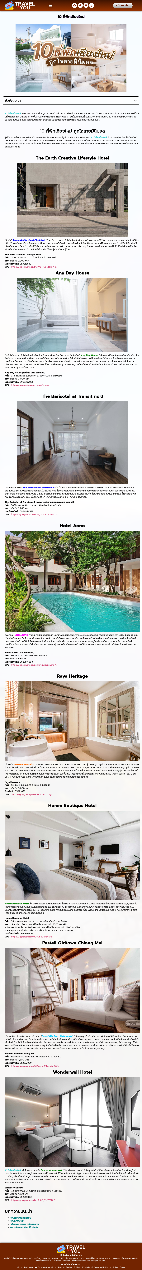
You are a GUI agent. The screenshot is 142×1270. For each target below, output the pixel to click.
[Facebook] (74, 5)
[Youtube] (85, 5)
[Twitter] (80, 5)
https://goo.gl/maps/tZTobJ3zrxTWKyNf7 (33, 794)
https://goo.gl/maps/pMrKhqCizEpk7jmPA (34, 665)
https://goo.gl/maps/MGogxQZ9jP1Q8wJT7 (34, 514)
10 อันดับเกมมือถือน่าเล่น (71, 1255)
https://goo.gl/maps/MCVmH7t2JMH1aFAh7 (34, 267)
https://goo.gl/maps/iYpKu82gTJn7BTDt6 (33, 1200)
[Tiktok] (91, 5)
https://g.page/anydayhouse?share (30, 385)
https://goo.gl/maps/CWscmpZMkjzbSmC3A (35, 1066)
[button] (50, 5)
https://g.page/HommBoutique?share (31, 936)
